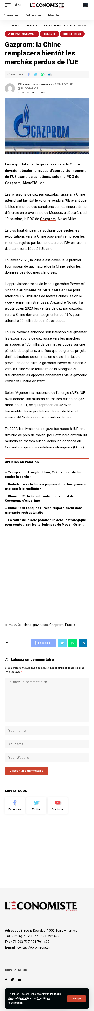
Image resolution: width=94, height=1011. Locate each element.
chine (27, 625)
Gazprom (48, 219)
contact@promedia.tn (33, 947)
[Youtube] (57, 806)
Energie (49, 33)
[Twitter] (36, 806)
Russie (70, 625)
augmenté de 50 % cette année (45, 290)
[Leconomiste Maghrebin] (47, 5)
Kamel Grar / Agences (37, 84)
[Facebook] (15, 806)
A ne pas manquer (22, 33)
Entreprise (72, 33)
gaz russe (48, 164)
